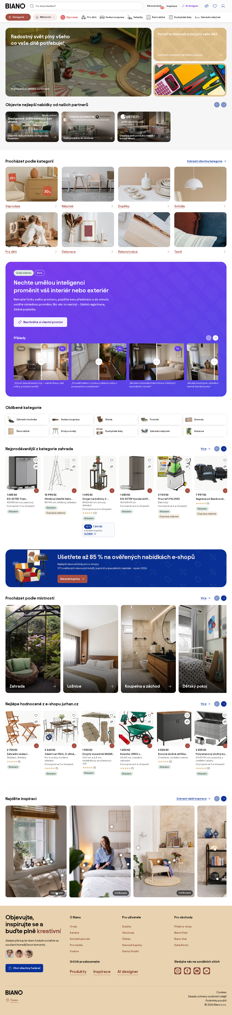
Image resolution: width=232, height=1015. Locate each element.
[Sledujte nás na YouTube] (197, 970)
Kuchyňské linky (182, 17)
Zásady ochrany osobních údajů (207, 996)
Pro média (76, 945)
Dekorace (69, 251)
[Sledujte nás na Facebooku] (187, 970)
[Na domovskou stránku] (15, 6)
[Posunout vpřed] (215, 338)
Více (204, 448)
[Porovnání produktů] (206, 6)
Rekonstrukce (128, 251)
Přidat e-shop (183, 926)
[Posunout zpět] (208, 338)
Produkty (78, 971)
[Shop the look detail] (36, 851)
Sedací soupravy (115, 17)
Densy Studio (130, 951)
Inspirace (172, 6)
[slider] (41, 361)
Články (126, 938)
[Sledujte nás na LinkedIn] (206, 970)
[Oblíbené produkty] (214, 6)
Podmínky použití (216, 1000)
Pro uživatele (131, 917)
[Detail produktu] (36, 490)
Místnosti (45, 17)
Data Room (181, 945)
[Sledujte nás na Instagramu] (177, 970)
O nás (73, 926)
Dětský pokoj (195, 686)
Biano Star (180, 938)
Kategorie (18, 17)
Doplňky (123, 206)
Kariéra (74, 932)
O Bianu (75, 917)
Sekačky (138, 17)
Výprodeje (72, 17)
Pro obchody (183, 917)
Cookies (221, 992)
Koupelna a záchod (142, 686)
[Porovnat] (36, 466)
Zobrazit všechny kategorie (204, 161)
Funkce (74, 951)
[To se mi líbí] (36, 460)
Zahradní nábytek (210, 17)
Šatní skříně (158, 17)
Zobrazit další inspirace (192, 798)
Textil (178, 251)
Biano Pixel (181, 932)
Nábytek (67, 206)
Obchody (128, 932)
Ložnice (74, 686)
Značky (126, 926)
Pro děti (91, 17)
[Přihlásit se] (223, 6)
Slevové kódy (155, 7)
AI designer (192, 6)
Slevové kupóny (132, 945)
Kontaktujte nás (80, 938)
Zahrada (17, 686)
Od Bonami (121, 893)
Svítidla (179, 206)
